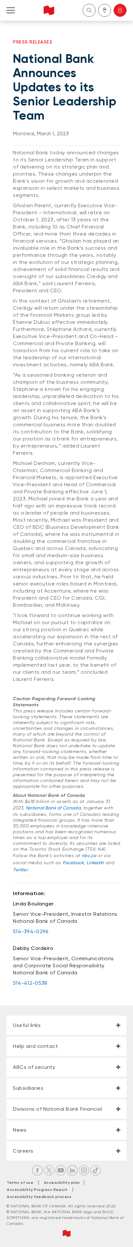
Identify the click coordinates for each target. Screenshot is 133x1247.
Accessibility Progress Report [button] (37, 1189)
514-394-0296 (31, 931)
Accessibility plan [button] (64, 1182)
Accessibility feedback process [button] (39, 1196)
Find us (104, 10)
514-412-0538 (30, 983)
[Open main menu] (10, 10)
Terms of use (20, 1182)
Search (89, 10)
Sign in (120, 10)
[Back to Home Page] (49, 10)
